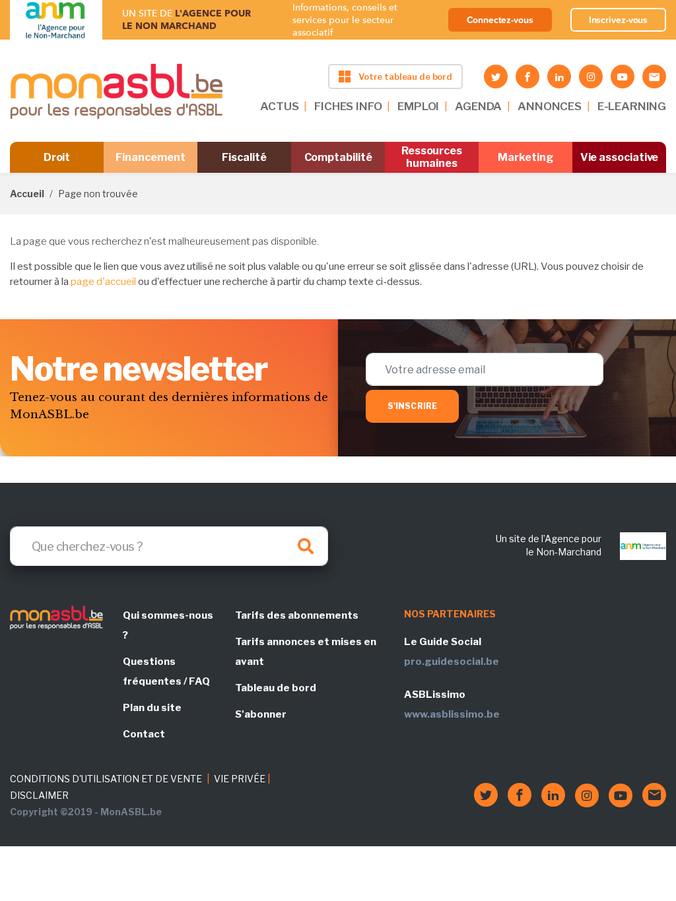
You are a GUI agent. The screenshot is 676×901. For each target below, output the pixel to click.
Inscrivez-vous (618, 19)
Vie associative (619, 157)
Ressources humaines (431, 157)
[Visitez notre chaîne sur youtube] (622, 76)
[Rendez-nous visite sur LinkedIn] (559, 76)
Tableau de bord (275, 688)
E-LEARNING (631, 106)
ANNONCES (550, 106)
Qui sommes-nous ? (168, 625)
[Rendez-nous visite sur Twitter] (496, 76)
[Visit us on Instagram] (591, 76)
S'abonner (261, 714)
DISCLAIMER (39, 795)
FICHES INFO (348, 106)
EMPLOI (418, 106)
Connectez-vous (500, 19)
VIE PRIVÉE (239, 778)
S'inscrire (412, 406)
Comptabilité (338, 157)
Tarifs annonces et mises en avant (305, 652)
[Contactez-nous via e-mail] (654, 76)
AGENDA (478, 106)
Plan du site (152, 708)
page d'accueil (103, 282)
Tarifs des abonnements (296, 615)
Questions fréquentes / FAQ (166, 671)
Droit (57, 157)
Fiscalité (244, 157)
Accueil (27, 193)
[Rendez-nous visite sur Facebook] (527, 76)
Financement (150, 157)
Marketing (525, 157)
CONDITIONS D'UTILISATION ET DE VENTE (106, 778)
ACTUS (279, 106)
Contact (144, 734)
